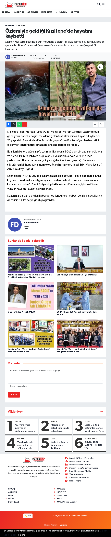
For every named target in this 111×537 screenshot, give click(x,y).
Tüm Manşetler (76, 474)
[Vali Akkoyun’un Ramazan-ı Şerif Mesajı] (80, 259)
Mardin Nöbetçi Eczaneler (81, 458)
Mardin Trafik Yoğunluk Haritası (83, 468)
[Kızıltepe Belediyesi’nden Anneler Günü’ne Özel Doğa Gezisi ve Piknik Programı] (31, 259)
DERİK (10, 495)
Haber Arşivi (75, 481)
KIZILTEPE (46, 12)
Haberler (9, 26)
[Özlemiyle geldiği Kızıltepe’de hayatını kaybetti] (55, 90)
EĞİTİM (18, 421)
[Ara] (98, 4)
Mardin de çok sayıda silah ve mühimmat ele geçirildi (25, 445)
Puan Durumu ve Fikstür (80, 471)
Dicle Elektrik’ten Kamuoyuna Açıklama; (60, 445)
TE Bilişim (62, 525)
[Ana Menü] (103, 4)
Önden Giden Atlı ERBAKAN (22, 312)
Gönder (14, 394)
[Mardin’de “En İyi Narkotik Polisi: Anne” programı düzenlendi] (80, 333)
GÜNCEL (20, 439)
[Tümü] (101, 411)
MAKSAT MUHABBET (67, 502)
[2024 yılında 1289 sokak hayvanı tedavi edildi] (80, 296)
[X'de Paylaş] (13, 124)
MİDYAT (75, 12)
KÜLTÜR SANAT (91, 439)
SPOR (59, 499)
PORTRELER (13, 502)
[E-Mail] (26, 228)
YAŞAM (21, 26)
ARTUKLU (32, 12)
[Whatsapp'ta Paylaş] (19, 124)
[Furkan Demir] (15, 224)
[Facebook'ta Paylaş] (9, 124)
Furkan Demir (31, 222)
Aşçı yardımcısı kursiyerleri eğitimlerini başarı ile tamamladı (24, 428)
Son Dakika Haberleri (79, 478)
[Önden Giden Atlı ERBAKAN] (31, 296)
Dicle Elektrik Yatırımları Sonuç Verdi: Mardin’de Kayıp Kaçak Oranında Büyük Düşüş (94, 428)
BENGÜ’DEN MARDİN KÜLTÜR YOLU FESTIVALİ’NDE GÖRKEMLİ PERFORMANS (93, 445)
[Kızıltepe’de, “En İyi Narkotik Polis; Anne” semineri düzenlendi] (31, 333)
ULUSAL (6, 12)
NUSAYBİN (61, 12)
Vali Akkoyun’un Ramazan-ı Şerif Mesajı (77, 275)
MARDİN (19, 12)
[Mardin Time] (16, 4)
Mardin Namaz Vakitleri (80, 464)
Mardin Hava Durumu (79, 461)
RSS (29, 516)
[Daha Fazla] (24, 124)
